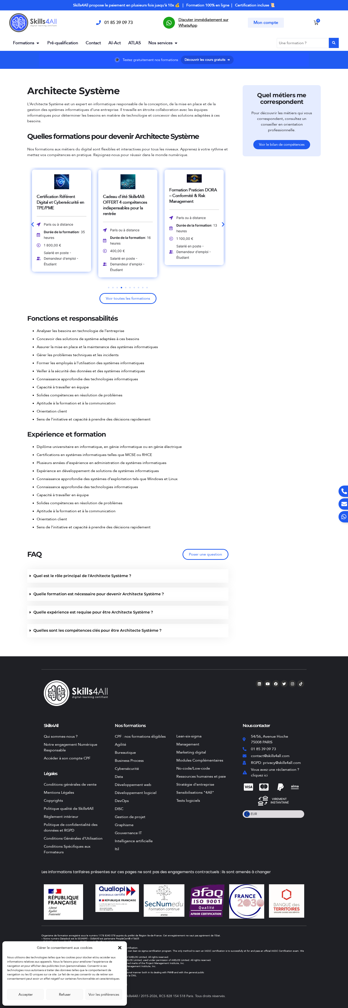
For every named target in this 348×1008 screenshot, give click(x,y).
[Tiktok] (300, 683)
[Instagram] (292, 683)
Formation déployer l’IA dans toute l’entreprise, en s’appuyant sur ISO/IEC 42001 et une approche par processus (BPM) (193, 203)
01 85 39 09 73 (118, 23)
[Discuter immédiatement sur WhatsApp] (169, 23)
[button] (119, 947)
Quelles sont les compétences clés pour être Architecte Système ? (97, 630)
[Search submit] (334, 43)
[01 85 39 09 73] (98, 22)
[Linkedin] (259, 683)
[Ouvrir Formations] (38, 43)
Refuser (65, 994)
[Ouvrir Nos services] (176, 43)
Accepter (25, 994)
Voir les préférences (104, 994)
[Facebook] (275, 683)
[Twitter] (284, 683)
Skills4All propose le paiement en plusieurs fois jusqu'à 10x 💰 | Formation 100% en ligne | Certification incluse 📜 (174, 5)
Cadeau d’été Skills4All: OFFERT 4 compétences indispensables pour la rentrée (59, 205)
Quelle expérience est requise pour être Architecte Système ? (93, 612)
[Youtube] (267, 683)
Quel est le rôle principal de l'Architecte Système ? (82, 576)
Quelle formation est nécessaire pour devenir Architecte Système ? (98, 594)
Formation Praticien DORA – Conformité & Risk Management (127, 195)
